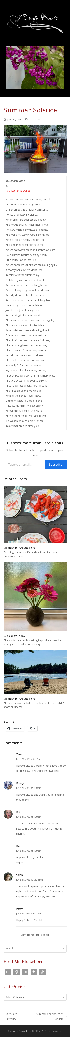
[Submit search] (63, 948)
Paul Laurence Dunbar (18, 190)
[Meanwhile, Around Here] (35, 514)
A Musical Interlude (11, 1017)
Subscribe (55, 464)
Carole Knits (25, 1031)
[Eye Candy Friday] (35, 596)
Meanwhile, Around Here (19, 547)
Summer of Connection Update (46, 1017)
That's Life (35, 119)
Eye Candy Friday (14, 636)
